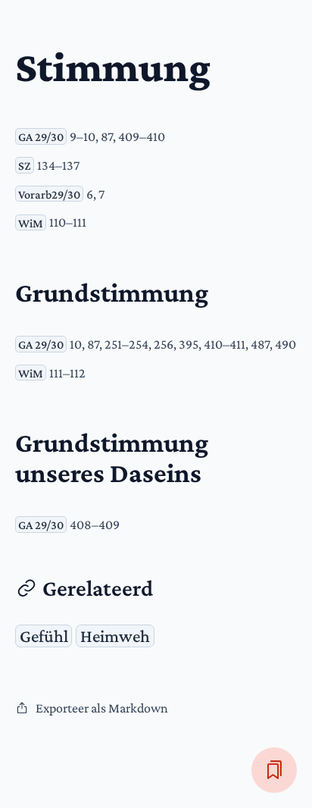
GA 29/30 (41, 136)
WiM (30, 222)
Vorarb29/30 (49, 194)
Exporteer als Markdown (102, 708)
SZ (24, 165)
